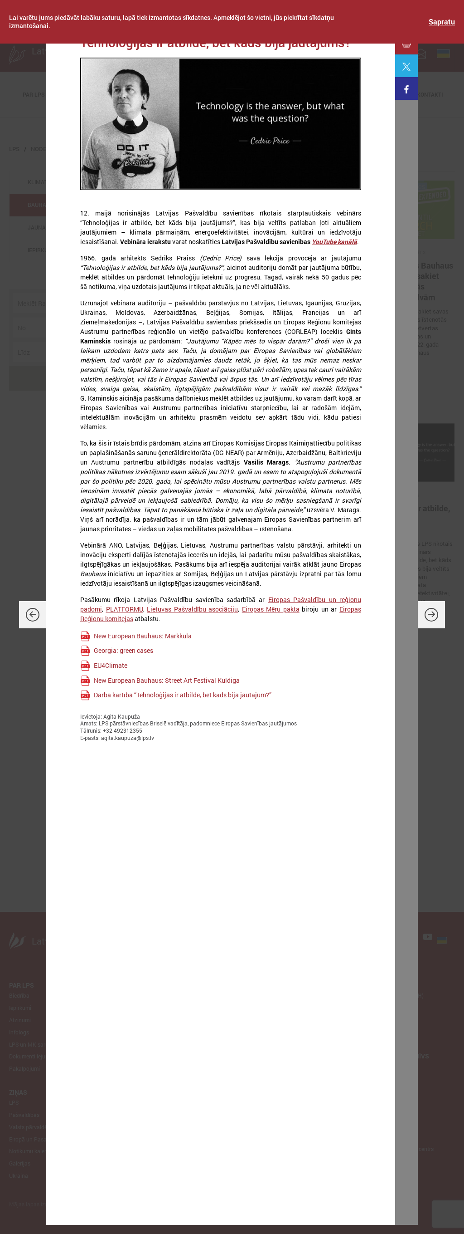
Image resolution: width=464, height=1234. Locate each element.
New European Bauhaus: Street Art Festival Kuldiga (167, 680)
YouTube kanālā (334, 241)
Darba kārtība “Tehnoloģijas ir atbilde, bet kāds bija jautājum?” (182, 694)
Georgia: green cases (123, 650)
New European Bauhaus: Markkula (143, 636)
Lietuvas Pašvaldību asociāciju (192, 609)
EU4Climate (110, 665)
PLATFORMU (124, 609)
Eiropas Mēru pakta (271, 609)
